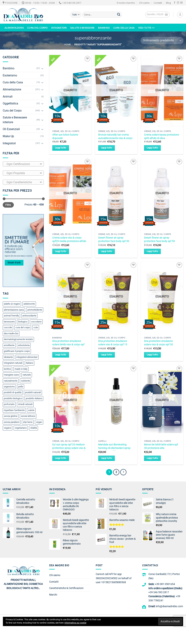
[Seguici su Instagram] (178, 2)
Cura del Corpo (37, 27)
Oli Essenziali (11, 129)
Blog (168, 2)
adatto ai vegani (12, 303)
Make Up (8, 136)
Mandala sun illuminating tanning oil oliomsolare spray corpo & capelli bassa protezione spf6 (114, 449)
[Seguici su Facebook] (174, 2)
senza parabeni (11, 422)
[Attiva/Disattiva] (42, 68)
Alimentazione (14, 27)
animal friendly (11, 315)
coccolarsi (36, 321)
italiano (29, 363)
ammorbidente (34, 309)
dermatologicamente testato (18, 339)
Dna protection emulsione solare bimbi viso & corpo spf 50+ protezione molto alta (68, 344)
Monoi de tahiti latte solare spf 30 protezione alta (161, 446)
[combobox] (23, 163)
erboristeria (24, 345)
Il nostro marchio (126, 2)
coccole (8, 327)
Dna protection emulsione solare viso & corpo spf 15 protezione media (112, 344)
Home (67, 44)
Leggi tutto (60, 147)
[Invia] (119, 15)
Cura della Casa (124, 27)
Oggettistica (10, 103)
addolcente (29, 303)
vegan (39, 422)
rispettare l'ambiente (14, 410)
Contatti (158, 2)
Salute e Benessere (82, 27)
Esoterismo (10, 75)
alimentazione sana (14, 309)
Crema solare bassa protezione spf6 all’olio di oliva (161, 136)
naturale (27, 374)
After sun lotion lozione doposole (65, 136)
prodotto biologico (13, 398)
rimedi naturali (25, 404)
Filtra (8, 205)
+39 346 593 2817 (158, 592)
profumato (9, 404)
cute (35, 327)
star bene (28, 422)
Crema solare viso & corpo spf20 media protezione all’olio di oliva (69, 241)
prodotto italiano (34, 398)
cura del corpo (22, 327)
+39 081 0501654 (165, 584)
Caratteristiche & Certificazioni (66, 588)
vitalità (33, 427)
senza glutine (10, 416)
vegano (7, 427)
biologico (22, 321)
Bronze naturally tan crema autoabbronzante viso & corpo (115, 136)
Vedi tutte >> (146, 27)
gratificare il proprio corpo (17, 351)
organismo (9, 386)
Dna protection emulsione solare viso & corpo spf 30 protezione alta (158, 344)
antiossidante (29, 315)
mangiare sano (11, 374)
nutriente (25, 380)
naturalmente (10, 380)
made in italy (21, 369)
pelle (20, 386)
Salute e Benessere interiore (15, 120)
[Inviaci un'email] (181, 2)
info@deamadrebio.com (169, 606)
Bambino (104, 27)
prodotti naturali (33, 392)
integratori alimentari (26, 357)
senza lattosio (28, 416)
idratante (8, 357)
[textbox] (22, 164)
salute (31, 410)
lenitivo (7, 369)
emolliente (9, 345)
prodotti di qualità (12, 392)
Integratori (59, 27)
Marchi (53, 594)
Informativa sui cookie (75, 623)
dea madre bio (11, 333)
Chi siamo (144, 2)
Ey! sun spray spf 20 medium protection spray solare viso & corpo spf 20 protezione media (69, 448)
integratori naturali (13, 363)
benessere (9, 321)
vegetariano (21, 427)
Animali (8, 96)
